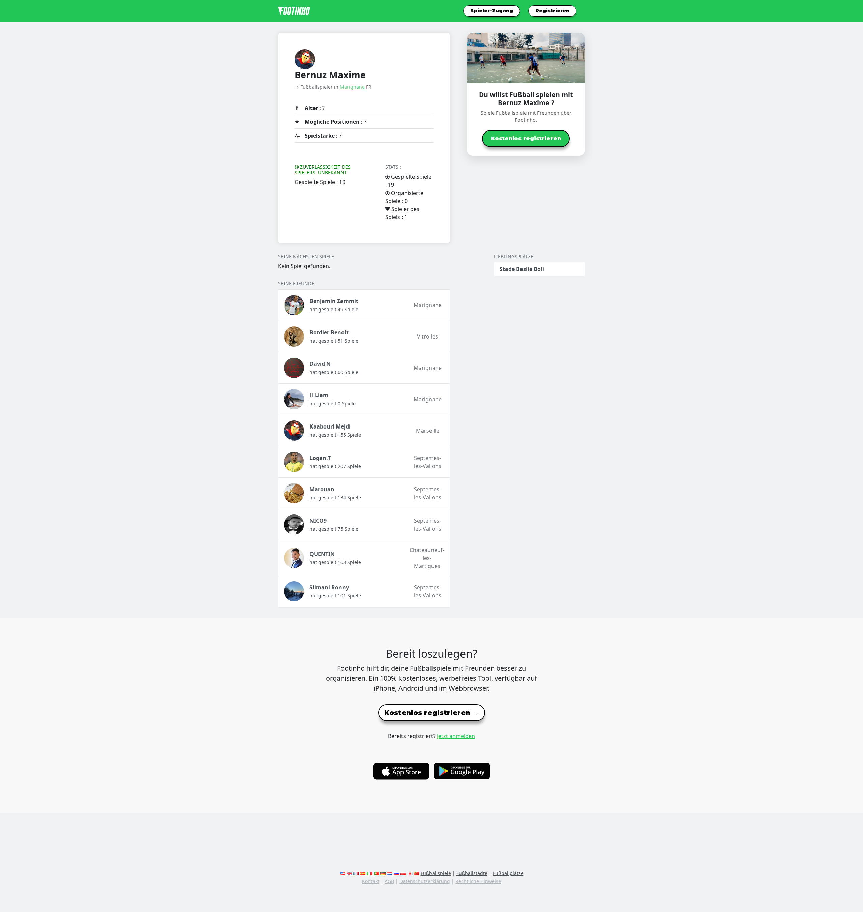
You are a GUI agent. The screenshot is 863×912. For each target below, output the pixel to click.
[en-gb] (349, 873)
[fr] (356, 873)
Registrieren (552, 11)
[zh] (416, 873)
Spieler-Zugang (491, 11)
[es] (362, 873)
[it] (369, 873)
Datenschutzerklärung (424, 881)
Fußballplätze (508, 873)
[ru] (396, 873)
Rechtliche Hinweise (478, 881)
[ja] (410, 873)
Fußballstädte (471, 873)
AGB (389, 881)
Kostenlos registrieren (526, 138)
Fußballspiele (436, 873)
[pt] (376, 873)
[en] (342, 873)
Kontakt (370, 881)
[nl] (389, 873)
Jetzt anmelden (456, 736)
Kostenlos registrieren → (431, 713)
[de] (383, 873)
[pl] (403, 873)
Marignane (352, 87)
